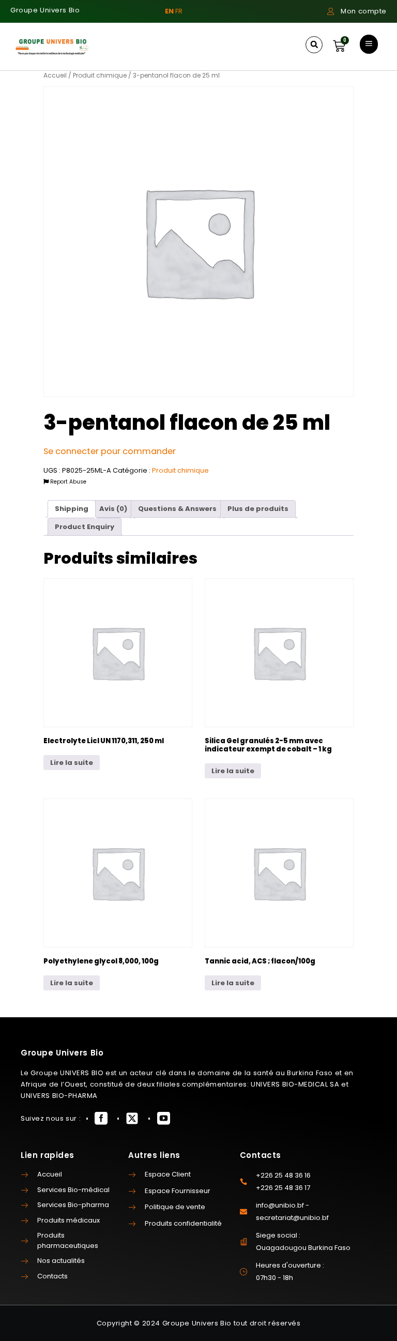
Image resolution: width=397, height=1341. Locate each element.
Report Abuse (67, 482)
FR (178, 11)
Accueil (55, 75)
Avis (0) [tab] (113, 509)
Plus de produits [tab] (257, 509)
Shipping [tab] (71, 509)
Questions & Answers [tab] (177, 509)
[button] (314, 44)
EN (169, 11)
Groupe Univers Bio (45, 10)
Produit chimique (100, 75)
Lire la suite (71, 762)
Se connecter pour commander (109, 451)
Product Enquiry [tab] (84, 527)
